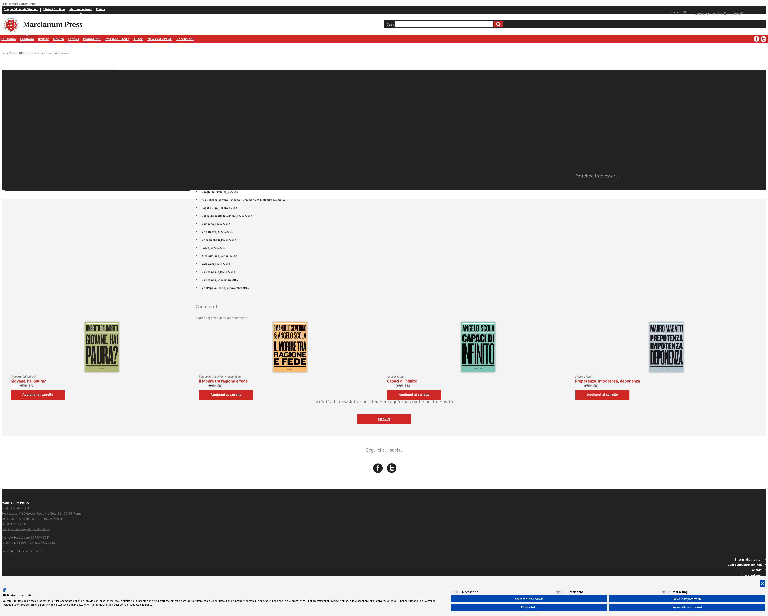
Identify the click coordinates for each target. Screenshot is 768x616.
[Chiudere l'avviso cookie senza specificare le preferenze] (762, 583)
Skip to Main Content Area (19, 4)
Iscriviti (384, 419)
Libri (14, 53)
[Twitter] (763, 39)
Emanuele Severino (211, 377)
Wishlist (700, 14)
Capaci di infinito (402, 381)
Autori (138, 39)
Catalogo (27, 39)
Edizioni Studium (54, 9)
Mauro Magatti (584, 377)
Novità (58, 39)
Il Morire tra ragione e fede (223, 381)
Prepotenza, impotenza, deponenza (607, 381)
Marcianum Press (80, 9)
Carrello (676, 12)
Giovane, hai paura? (28, 381)
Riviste (100, 9)
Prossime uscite (117, 39)
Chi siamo (8, 39)
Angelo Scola (233, 377)
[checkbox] (455, 592)
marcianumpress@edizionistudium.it (26, 529)
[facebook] (757, 39)
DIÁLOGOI (25, 53)
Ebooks (73, 39)
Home (5, 53)
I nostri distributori (748, 559)
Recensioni (185, 39)
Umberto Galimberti (23, 377)
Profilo (717, 14)
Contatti (756, 570)
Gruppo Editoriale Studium (21, 9)
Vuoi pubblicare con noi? (745, 565)
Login (734, 14)
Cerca (390, 24)
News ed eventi (159, 39)
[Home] (11, 33)
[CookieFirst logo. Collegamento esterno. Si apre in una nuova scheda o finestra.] (5, 590)
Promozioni (92, 39)
